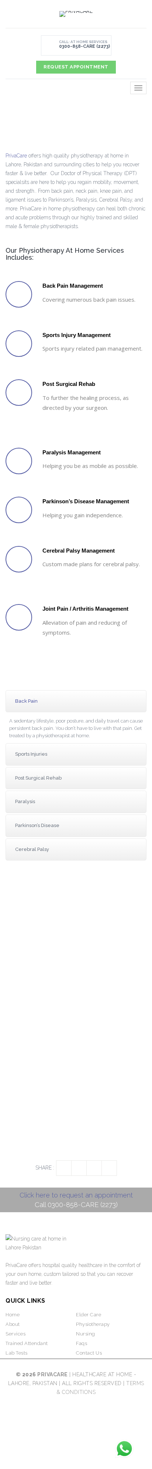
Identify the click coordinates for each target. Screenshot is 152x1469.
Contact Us (89, 1353)
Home (13, 1314)
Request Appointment (76, 67)
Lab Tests (17, 1353)
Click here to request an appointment (76, 1195)
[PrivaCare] (76, 14)
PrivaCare (16, 156)
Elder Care (88, 1314)
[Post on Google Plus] (109, 1168)
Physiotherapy (93, 1324)
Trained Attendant (27, 1343)
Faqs (81, 1343)
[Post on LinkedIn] (94, 1168)
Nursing (85, 1334)
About (13, 1324)
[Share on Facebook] (63, 1168)
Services (15, 1334)
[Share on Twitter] (79, 1168)
